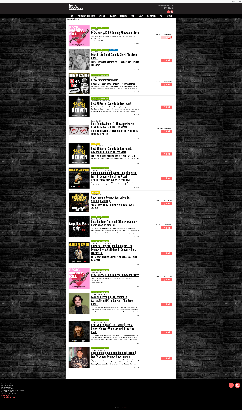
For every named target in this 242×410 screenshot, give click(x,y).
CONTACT (169, 16)
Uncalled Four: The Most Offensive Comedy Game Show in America (114, 223)
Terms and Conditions (8, 397)
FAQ (161, 16)
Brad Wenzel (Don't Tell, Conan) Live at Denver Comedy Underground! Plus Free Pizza (112, 328)
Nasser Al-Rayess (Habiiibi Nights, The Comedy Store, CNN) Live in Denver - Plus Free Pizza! (113, 249)
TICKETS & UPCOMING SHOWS (86, 16)
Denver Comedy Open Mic (104, 80)
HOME (71, 16)
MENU (132, 16)
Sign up (233, 2)
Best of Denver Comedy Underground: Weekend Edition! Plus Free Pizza (111, 150)
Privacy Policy (5, 395)
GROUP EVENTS (151, 16)
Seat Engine (124, 407)
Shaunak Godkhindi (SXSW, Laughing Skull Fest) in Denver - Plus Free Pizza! (114, 174)
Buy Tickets (167, 85)
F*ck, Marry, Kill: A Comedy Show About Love (115, 33)
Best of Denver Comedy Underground (111, 103)
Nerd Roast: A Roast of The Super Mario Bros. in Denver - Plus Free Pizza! (112, 125)
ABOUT (141, 16)
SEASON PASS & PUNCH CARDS (118, 16)
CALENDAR (102, 16)
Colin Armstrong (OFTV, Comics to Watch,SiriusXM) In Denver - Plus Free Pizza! (112, 300)
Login (239, 2)
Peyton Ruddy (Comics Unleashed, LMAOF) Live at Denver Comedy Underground (113, 354)
